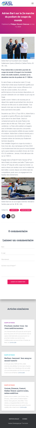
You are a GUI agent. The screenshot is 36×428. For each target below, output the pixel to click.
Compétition (14, 210)
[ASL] (7, 3)
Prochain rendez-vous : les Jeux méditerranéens (16, 327)
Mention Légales (14, 419)
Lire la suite (13, 342)
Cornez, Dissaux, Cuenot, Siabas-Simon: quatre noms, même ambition (16, 390)
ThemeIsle (25, 423)
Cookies (24, 419)
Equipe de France (25, 210)
